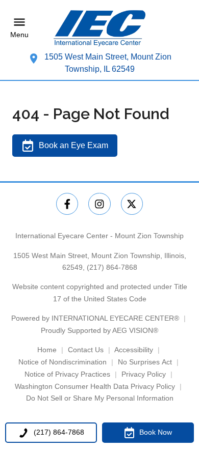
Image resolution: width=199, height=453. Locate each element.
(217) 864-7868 (112, 267)
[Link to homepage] (99, 28)
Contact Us (86, 350)
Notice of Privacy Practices (67, 374)
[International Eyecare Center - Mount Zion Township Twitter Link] (132, 204)
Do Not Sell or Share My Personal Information (99, 398)
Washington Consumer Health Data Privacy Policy (95, 386)
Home (47, 350)
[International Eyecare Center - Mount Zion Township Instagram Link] (99, 204)
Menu (19, 35)
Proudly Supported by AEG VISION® (99, 330)
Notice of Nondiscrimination (62, 362)
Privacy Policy (143, 374)
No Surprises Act (145, 362)
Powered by (95, 318)
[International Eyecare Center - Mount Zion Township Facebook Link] (67, 204)
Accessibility (133, 350)
